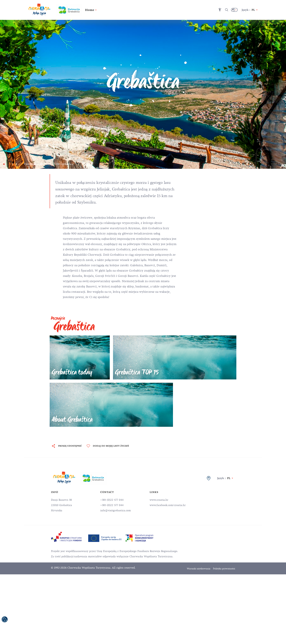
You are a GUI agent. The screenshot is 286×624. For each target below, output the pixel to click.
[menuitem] (66, 537)
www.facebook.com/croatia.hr (168, 505)
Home (89, 10)
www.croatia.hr (159, 500)
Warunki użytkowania (198, 568)
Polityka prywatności (224, 568)
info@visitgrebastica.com (115, 510)
